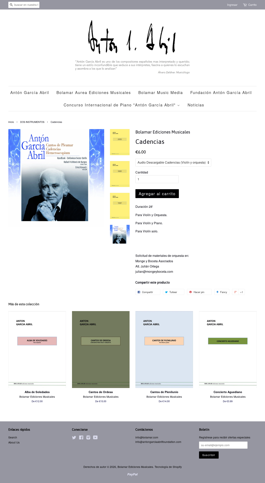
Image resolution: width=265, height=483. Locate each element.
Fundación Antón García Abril (221, 92)
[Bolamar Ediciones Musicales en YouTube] (95, 438)
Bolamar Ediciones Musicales (135, 467)
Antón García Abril (29, 92)
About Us (14, 442)
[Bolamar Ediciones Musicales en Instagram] (88, 438)
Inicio (11, 121)
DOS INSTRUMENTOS (32, 121)
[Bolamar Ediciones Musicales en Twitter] (74, 438)
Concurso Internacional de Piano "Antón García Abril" (120, 105)
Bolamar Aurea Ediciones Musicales (93, 92)
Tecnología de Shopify (168, 467)
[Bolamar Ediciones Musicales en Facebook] (81, 438)
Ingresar (232, 5)
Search (12, 437)
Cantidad (141, 172)
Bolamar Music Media (160, 92)
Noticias (196, 105)
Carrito (252, 5)
